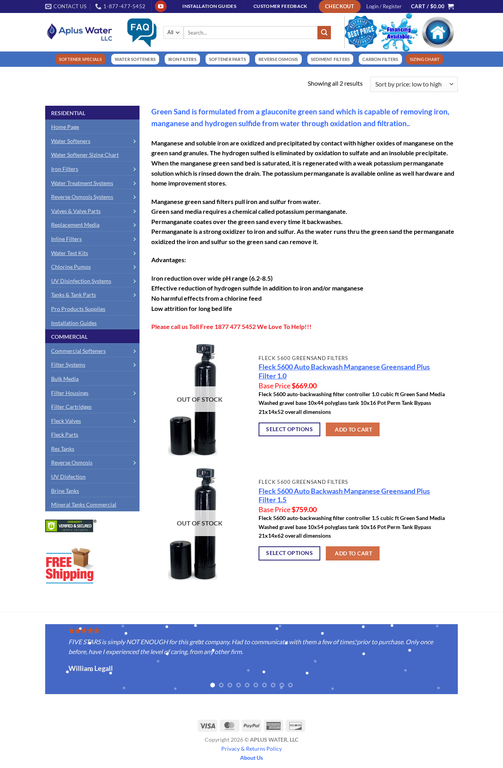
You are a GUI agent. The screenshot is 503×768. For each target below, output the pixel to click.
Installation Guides (74, 323)
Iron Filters (64, 168)
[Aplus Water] (79, 32)
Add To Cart (353, 429)
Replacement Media (75, 224)
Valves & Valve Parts (76, 211)
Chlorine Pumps (71, 266)
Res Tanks (62, 448)
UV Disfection (68, 476)
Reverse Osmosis (71, 462)
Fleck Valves (66, 420)
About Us (251, 757)
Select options (289, 429)
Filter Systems (68, 364)
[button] (384, 6)
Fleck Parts (64, 434)
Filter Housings (69, 393)
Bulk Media (65, 378)
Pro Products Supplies (78, 308)
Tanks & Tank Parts (73, 294)
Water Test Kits (69, 253)
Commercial (69, 336)
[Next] (466, 659)
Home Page (65, 126)
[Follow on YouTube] (160, 6)
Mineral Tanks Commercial (83, 504)
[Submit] (324, 32)
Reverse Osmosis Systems (82, 196)
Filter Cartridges (71, 406)
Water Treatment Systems (82, 183)
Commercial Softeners (78, 350)
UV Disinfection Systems (81, 280)
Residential (68, 113)
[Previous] (37, 659)
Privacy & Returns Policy (251, 748)
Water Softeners (70, 141)
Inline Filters (66, 238)
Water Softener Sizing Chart (85, 154)
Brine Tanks (65, 490)
